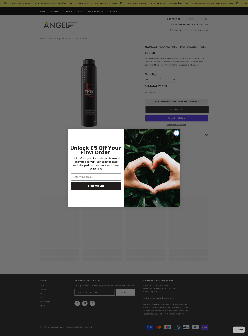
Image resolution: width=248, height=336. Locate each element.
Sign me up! (96, 186)
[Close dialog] (176, 133)
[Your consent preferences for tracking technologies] (245, 252)
